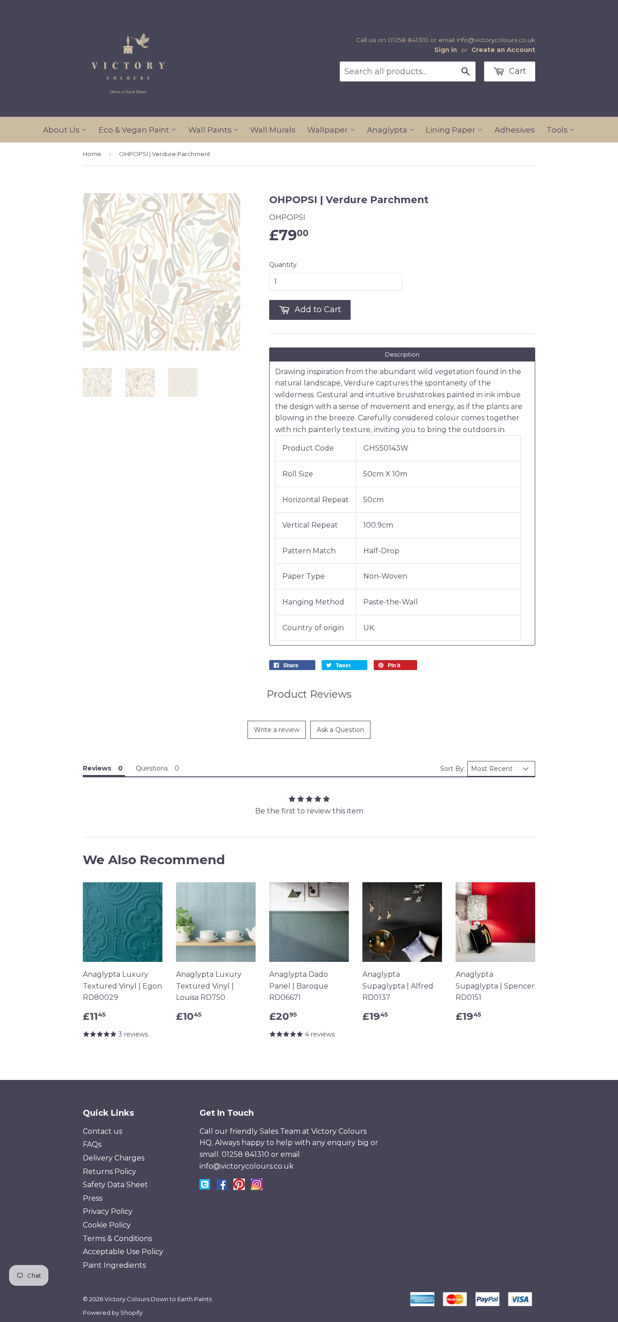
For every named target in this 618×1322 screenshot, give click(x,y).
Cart (516, 71)
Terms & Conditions (117, 1238)
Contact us (102, 1131)
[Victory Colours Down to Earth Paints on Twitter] (205, 1187)
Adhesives (514, 129)
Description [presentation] (402, 354)
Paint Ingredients (114, 1265)
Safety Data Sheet (115, 1184)
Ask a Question (340, 730)
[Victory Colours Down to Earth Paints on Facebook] (221, 1187)
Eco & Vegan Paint (135, 129)
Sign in (445, 49)
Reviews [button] (97, 768)
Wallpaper (328, 129)
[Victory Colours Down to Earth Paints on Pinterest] (239, 1187)
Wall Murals (272, 129)
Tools (558, 129)
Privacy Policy (108, 1211)
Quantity (283, 265)
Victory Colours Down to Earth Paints (158, 1299)
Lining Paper (451, 129)
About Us (62, 129)
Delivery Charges (113, 1158)
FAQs (92, 1144)
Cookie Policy (107, 1225)
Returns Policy (109, 1171)
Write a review (276, 730)
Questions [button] (152, 768)
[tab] (402, 354)
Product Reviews (309, 694)
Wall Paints (210, 129)
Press (92, 1198)
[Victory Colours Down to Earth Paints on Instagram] (256, 1187)
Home (92, 153)
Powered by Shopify (113, 1312)
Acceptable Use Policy (123, 1251)
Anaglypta (388, 129)
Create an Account (503, 49)
